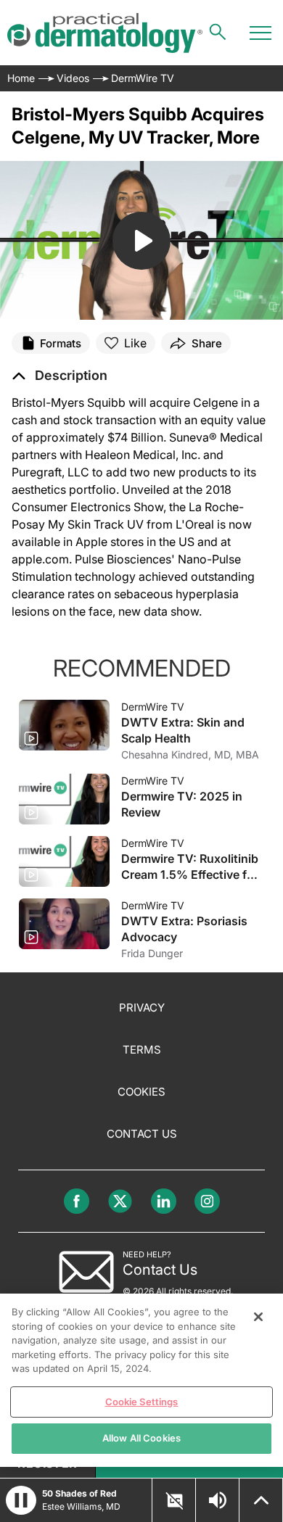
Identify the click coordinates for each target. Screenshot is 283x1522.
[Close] (258, 1317)
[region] (141, 1380)
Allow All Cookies (141, 1438)
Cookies (141, 1092)
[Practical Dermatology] (104, 33)
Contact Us (142, 1134)
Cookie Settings (142, 1401)
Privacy (142, 1007)
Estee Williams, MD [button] (81, 1506)
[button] (59, 375)
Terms (142, 1049)
